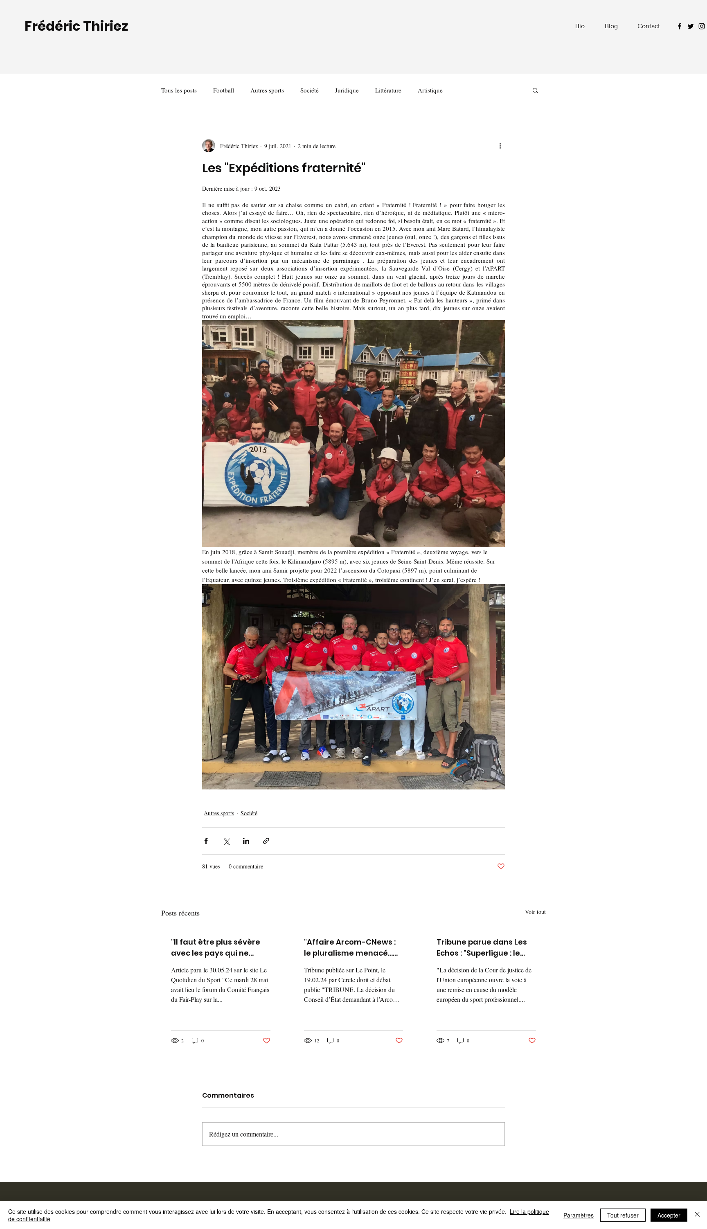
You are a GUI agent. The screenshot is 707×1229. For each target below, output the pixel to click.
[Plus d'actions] (500, 146)
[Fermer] (697, 1215)
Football (223, 90)
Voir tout (535, 912)
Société (309, 90)
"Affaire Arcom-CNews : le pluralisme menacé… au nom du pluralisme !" (350, 947)
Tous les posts (179, 90)
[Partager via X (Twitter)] (226, 841)
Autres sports (267, 90)
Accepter (668, 1215)
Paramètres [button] (578, 1215)
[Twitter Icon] (691, 26)
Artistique (430, 90)
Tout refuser (623, 1215)
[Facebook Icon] (679, 26)
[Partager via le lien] (266, 841)
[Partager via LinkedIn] (246, 841)
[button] (535, 90)
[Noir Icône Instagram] (702, 26)
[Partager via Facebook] (206, 841)
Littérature (388, 90)
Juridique (347, 90)
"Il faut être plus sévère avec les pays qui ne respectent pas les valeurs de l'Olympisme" (217, 947)
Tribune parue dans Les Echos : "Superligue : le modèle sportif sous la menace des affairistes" (483, 947)
